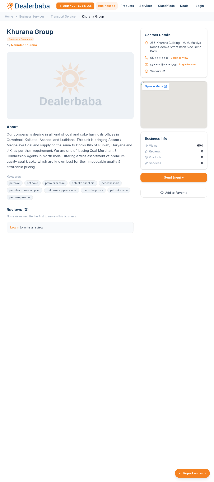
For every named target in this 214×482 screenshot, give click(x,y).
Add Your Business (77, 5)
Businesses (106, 6)
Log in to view (179, 57)
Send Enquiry (174, 177)
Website (156, 71)
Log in (14, 227)
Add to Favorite (176, 192)
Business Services (32, 16)
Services (146, 6)
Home (9, 16)
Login (200, 6)
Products (127, 6)
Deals (184, 6)
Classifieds (166, 6)
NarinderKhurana (24, 45)
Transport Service (63, 16)
